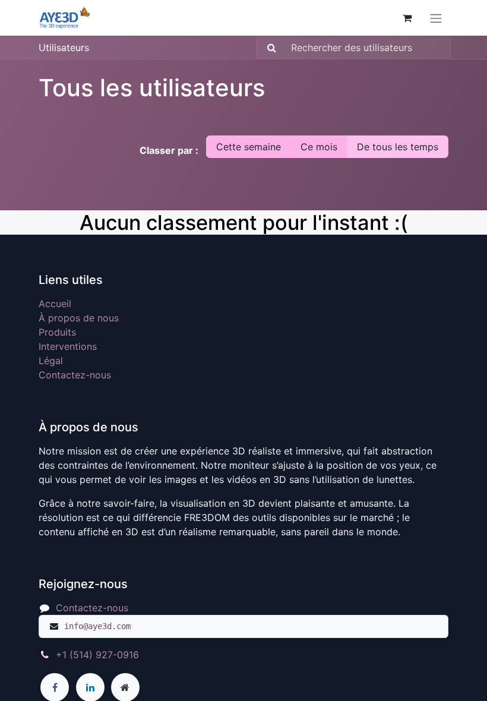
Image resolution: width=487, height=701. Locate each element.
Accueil (55, 304)
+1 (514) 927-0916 (97, 655)
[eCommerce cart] (407, 18)
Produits (57, 332)
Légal (51, 361)
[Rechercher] (268, 47)
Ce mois (319, 147)
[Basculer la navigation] (435, 18)
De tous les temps (397, 147)
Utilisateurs (64, 47)
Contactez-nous (75, 375)
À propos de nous (79, 318)
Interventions (68, 346)
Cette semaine (248, 147)
